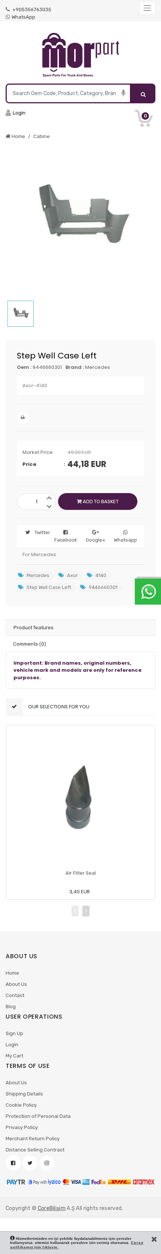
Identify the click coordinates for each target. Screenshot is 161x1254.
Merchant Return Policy (33, 1138)
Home (12, 973)
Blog (11, 1006)
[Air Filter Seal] (80, 799)
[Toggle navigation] (147, 8)
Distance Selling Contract (35, 1150)
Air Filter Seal (81, 873)
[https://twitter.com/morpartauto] (29, 1163)
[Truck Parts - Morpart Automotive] (80, 55)
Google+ (96, 540)
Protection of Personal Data (38, 1116)
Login (12, 1044)
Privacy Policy (22, 1127)
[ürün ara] (143, 93)
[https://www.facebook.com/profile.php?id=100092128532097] (13, 1163)
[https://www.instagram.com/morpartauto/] (46, 1163)
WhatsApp (23, 17)
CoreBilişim (52, 1208)
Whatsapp (125, 540)
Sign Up (14, 1033)
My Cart (14, 1056)
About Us (16, 984)
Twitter (42, 532)
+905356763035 (31, 9)
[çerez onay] (154, 1239)
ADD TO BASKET (100, 501)
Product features (33, 627)
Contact (15, 995)
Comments (29, 644)
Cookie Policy (21, 1105)
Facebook (65, 540)
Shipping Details (24, 1094)
